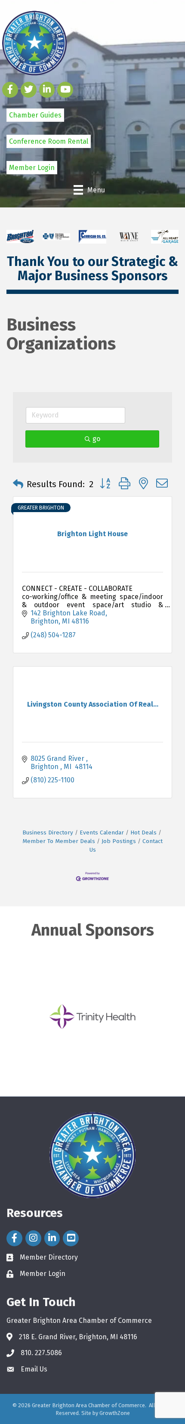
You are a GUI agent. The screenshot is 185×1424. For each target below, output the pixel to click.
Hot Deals (143, 832)
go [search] (96, 439)
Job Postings (119, 841)
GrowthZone (114, 1413)
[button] (18, 484)
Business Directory (47, 832)
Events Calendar (102, 832)
